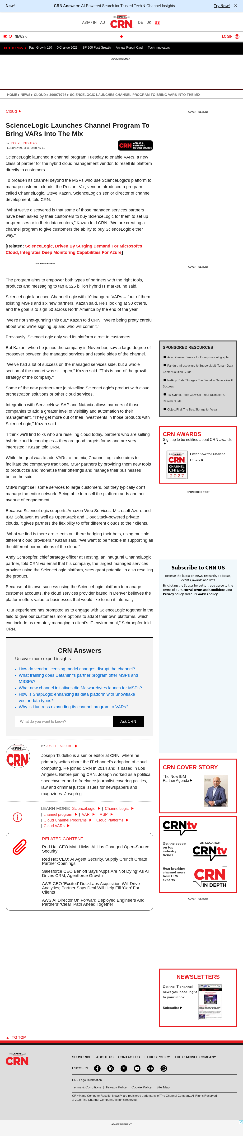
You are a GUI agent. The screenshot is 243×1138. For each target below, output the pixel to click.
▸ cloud (38, 95)
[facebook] (97, 1068)
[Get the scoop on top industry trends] (210, 852)
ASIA (86, 22)
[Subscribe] (210, 1019)
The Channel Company (195, 1057)
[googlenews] (150, 1068)
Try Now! (222, 6)
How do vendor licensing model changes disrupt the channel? (77, 669)
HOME (12, 95)
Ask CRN (128, 721)
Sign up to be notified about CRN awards (197, 440)
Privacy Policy (116, 1087)
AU (102, 22)
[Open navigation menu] (7, 36)
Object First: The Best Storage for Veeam (193, 409)
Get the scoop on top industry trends (174, 849)
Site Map (163, 1087)
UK (148, 22)
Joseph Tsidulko (23, 143)
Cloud (11, 111)
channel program (58, 814)
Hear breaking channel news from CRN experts (174, 874)
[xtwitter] (123, 1068)
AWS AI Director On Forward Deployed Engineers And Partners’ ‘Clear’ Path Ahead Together (93, 902)
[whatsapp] (163, 1068)
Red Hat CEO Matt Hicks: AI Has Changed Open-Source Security (95, 849)
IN (95, 22)
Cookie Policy (141, 1087)
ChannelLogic (117, 809)
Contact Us (129, 1057)
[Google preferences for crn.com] (135, 145)
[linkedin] (110, 1068)
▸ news (23, 95)
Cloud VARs (54, 826)
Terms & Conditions (86, 1087)
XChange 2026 (67, 47)
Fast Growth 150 (40, 47)
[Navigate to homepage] (121, 27)
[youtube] (136, 1068)
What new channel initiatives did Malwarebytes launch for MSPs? (80, 688)
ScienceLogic (84, 809)
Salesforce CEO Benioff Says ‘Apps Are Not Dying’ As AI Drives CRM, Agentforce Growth (95, 873)
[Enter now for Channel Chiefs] (179, 477)
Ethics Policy (157, 1057)
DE (140, 22)
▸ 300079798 (56, 95)
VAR (86, 814)
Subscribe (171, 1008)
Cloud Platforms (110, 820)
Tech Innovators (159, 47)
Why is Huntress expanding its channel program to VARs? (73, 706)
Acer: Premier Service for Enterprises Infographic (198, 357)
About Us (104, 1057)
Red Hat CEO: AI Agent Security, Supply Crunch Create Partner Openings (94, 861)
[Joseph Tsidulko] (18, 766)
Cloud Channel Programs (66, 820)
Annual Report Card (129, 47)
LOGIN (227, 37)
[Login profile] (237, 36)
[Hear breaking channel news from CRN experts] (210, 877)
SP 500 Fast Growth (97, 47)
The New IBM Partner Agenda (176, 779)
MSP (104, 814)
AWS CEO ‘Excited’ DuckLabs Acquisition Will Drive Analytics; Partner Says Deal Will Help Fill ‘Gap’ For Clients (91, 888)
